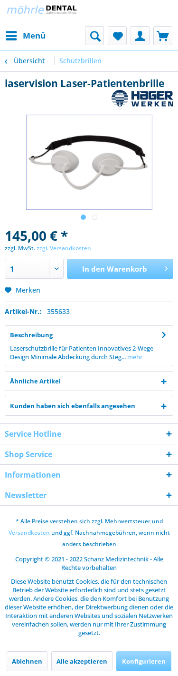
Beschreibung (31, 335)
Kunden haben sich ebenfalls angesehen (72, 406)
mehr (134, 357)
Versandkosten (29, 533)
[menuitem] (25, 35)
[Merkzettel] (117, 35)
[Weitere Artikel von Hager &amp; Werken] (143, 98)
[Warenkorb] (162, 35)
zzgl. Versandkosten (64, 248)
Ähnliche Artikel (35, 381)
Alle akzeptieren (81, 661)
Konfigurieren (144, 661)
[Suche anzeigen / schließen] (94, 35)
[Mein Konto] (140, 35)
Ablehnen (27, 661)
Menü (34, 35)
